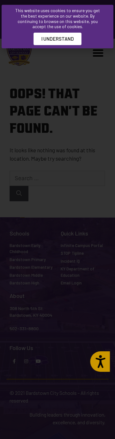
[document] (57, 219)
